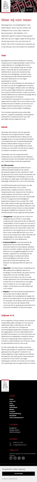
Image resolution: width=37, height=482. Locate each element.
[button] (29, 10)
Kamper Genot (14, 430)
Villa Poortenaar (14, 432)
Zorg (11, 403)
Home (11, 399)
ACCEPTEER (19, 473)
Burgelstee (13, 428)
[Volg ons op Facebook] (10, 458)
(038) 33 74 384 (18, 442)
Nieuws (11, 409)
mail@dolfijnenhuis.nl (19, 445)
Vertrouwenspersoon (16, 417)
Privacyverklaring (15, 413)
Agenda (12, 405)
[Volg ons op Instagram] (19, 458)
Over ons (12, 401)
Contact (12, 411)
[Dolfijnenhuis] (7, 6)
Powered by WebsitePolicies (9, 478)
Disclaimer (12, 415)
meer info (22, 469)
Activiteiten (13, 407)
